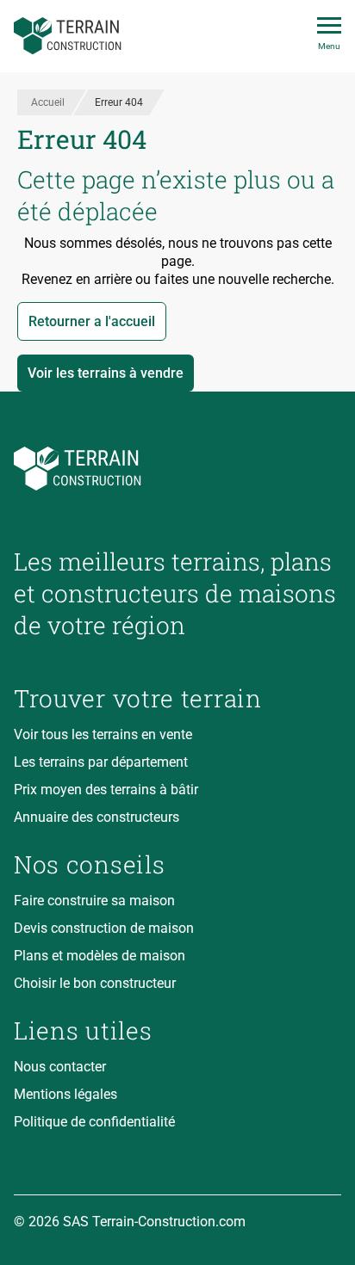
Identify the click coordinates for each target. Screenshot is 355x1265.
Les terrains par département (101, 762)
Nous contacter (60, 1066)
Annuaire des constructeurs (96, 817)
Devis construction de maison (104, 928)
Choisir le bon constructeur (95, 983)
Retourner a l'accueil (91, 321)
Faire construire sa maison (94, 900)
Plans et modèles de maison (99, 955)
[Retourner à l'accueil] (177, 468)
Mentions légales (65, 1094)
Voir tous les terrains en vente (103, 734)
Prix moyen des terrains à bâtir (106, 789)
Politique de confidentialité (94, 1122)
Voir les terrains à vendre (106, 373)
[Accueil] (67, 36)
